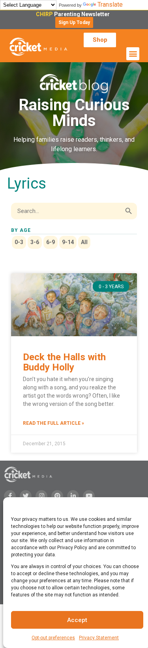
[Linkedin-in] (73, 496)
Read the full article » (53, 423)
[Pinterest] (57, 496)
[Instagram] (41, 496)
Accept (77, 620)
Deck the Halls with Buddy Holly (64, 362)
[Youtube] (89, 496)
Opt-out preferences (53, 638)
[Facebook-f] (10, 496)
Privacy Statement (99, 638)
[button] (74, 22)
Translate (110, 4)
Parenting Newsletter (74, 14)
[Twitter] (26, 496)
